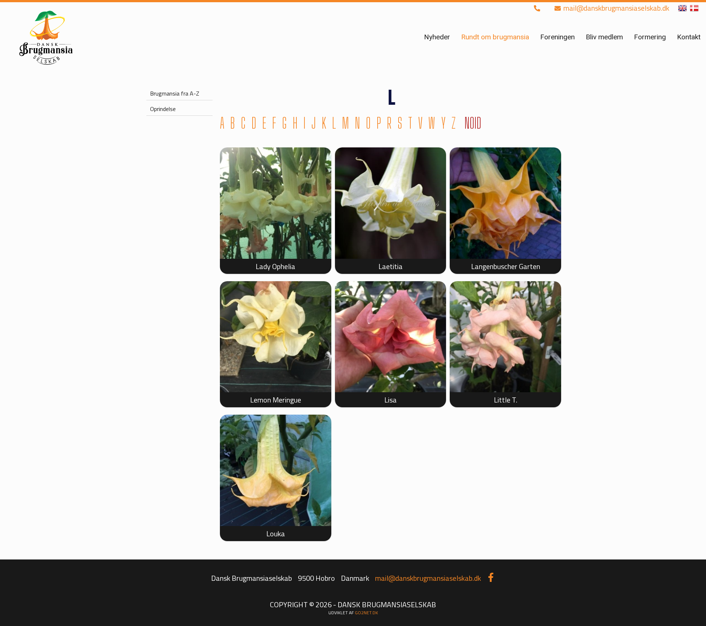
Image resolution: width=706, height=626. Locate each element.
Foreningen (557, 37)
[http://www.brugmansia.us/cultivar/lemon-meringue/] (275, 337)
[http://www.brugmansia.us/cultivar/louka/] (275, 470)
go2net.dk (366, 612)
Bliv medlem (604, 37)
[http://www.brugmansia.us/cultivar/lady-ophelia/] (275, 203)
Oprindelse (163, 108)
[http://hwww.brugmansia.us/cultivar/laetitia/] (390, 203)
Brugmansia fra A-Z (174, 93)
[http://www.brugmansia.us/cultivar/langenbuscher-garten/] (505, 203)
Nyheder (437, 37)
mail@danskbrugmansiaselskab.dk (615, 8)
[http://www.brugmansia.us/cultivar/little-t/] (505, 337)
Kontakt (688, 37)
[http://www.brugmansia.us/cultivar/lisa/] (390, 337)
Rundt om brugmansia (495, 37)
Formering (650, 37)
